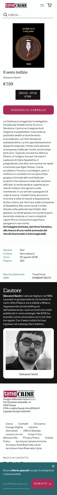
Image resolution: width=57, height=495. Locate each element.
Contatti (23, 423)
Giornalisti (12, 430)
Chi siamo (39, 423)
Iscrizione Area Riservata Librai (24, 448)
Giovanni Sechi (12, 77)
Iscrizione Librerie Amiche (31, 441)
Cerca (9, 423)
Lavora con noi (14, 434)
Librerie (33, 427)
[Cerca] (5, 15)
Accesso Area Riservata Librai (23, 444)
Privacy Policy (31, 437)
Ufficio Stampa (32, 430)
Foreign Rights (14, 427)
